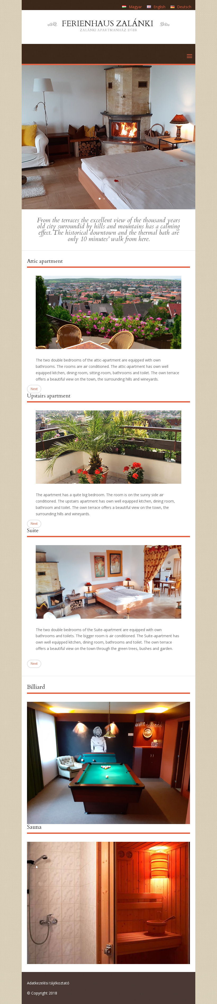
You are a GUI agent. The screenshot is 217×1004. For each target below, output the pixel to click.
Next (34, 389)
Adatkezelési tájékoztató (48, 982)
